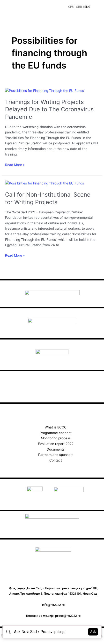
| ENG (86, 7)
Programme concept (56, 433)
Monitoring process (56, 438)
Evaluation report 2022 (56, 444)
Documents (56, 449)
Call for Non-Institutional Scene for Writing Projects (47, 198)
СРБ (71, 7)
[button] (96, 7)
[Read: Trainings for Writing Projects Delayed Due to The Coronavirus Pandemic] (45, 90)
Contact (55, 460)
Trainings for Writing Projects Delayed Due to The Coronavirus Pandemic (49, 109)
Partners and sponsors (55, 455)
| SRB (78, 7)
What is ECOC (56, 427)
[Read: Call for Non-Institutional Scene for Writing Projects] (44, 183)
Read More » (15, 164)
